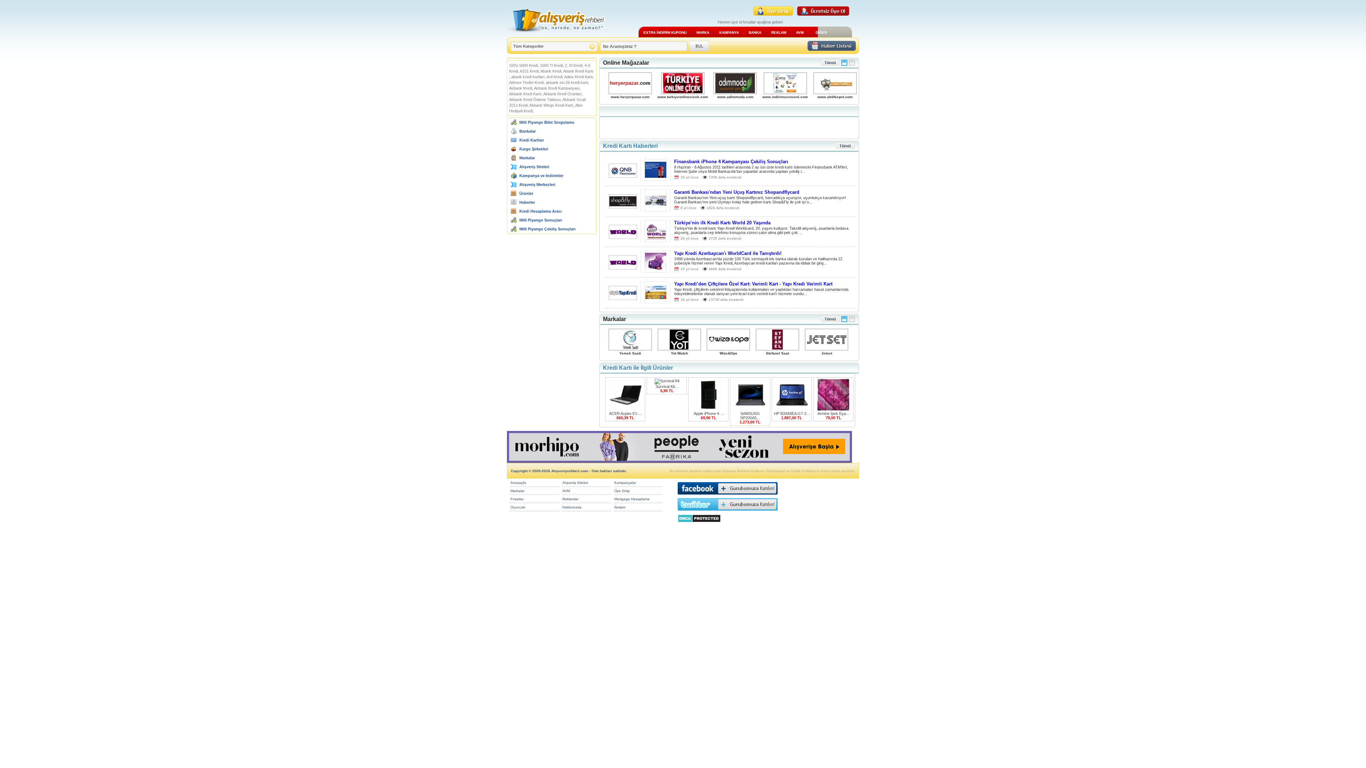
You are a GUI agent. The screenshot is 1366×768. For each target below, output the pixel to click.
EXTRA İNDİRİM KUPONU (665, 32)
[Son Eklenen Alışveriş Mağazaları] (830, 64)
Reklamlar (570, 499)
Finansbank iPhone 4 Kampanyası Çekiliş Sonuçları (731, 161)
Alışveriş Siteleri (534, 167)
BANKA (755, 32)
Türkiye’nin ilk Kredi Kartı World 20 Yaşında (722, 222)
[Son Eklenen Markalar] (830, 321)
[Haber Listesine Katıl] (832, 49)
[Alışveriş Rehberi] (556, 35)
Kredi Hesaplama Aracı (540, 211)
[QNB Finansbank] (623, 176)
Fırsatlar (517, 499)
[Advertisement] (729, 123)
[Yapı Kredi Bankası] (623, 298)
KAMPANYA (729, 32)
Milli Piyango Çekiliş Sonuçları (547, 229)
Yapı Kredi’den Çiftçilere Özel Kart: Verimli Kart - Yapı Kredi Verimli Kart (753, 284)
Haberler (527, 202)
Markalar (527, 158)
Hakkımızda (572, 507)
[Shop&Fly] (623, 206)
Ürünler (526, 193)
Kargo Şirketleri (533, 149)
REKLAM (778, 32)
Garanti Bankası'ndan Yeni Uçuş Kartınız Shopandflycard (736, 192)
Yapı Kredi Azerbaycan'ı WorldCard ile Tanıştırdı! (728, 253)
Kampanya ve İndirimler (541, 176)
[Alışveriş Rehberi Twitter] (728, 512)
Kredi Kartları (531, 140)
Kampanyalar (625, 483)
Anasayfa (518, 483)
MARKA (703, 32)
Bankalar (527, 131)
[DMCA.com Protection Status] (699, 524)
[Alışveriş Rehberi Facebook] (728, 496)
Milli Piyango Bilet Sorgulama (546, 122)
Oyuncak (517, 507)
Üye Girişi (622, 491)
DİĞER (821, 32)
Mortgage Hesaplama (632, 499)
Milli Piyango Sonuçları (540, 220)
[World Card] (623, 237)
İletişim (619, 507)
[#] (844, 64)
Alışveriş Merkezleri (537, 184)
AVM (800, 32)
